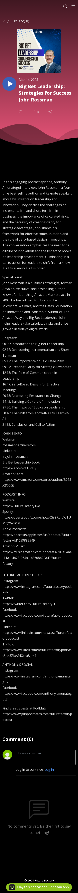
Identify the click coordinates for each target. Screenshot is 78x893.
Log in (49, 769)
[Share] (50, 111)
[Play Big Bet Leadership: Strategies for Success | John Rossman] (9, 84)
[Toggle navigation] (73, 5)
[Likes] (20, 111)
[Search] (65, 6)
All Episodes (18, 21)
